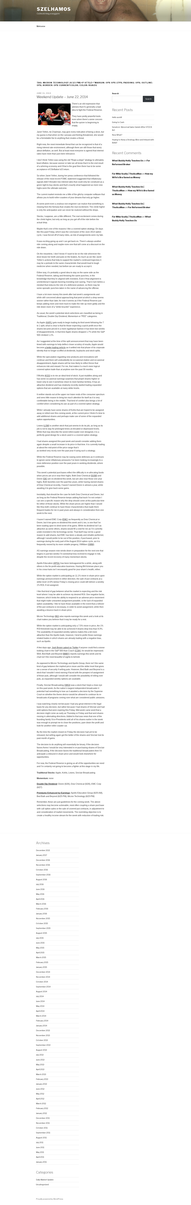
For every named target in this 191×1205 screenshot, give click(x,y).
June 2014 (40, 1001)
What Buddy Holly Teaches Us (127, 160)
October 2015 (42, 923)
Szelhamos (54, 9)
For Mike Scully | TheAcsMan (127, 174)
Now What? (117, 135)
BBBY (66, 654)
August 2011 (41, 1138)
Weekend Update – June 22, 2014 (62, 97)
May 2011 (40, 1152)
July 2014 (40, 996)
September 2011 (43, 1133)
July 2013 (40, 1055)
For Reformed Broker (139, 207)
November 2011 (43, 1123)
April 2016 (40, 899)
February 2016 (42, 909)
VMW (90, 544)
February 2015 (42, 962)
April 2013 (40, 1069)
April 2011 (40, 1157)
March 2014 (41, 1016)
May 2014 (40, 1006)
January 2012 (41, 1113)
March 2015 (41, 957)
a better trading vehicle (55, 347)
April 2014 (40, 1011)
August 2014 (41, 991)
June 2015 (40, 943)
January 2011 (41, 1162)
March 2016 (41, 904)
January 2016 (41, 914)
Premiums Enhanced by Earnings (53, 793)
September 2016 (43, 875)
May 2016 (40, 894)
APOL (56, 563)
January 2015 (41, 967)
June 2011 (40, 1147)
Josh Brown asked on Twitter (65, 647)
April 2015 (40, 952)
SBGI (67, 685)
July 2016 (40, 884)
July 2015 (40, 938)
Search (115, 93)
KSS (47, 376)
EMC (65, 519)
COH (77, 651)
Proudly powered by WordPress (49, 1199)
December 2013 (43, 1030)
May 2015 (40, 948)
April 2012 (40, 1099)
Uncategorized (42, 1184)
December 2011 (43, 1118)
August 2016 (41, 879)
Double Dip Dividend (47, 784)
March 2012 (41, 1103)
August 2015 (41, 933)
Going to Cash (118, 122)
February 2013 (42, 1079)
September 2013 (43, 1045)
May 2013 (40, 1064)
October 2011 (42, 1128)
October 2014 (42, 982)
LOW (46, 426)
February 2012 (42, 1108)
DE (45, 479)
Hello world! (117, 117)
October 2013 (42, 1040)
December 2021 (43, 850)
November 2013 (43, 1035)
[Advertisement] (95, 50)
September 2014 (43, 987)
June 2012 (40, 1089)
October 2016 (42, 870)
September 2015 (43, 928)
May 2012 (40, 1094)
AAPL (49, 322)
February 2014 (42, 1021)
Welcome (41, 26)
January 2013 (41, 1084)
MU (57, 616)
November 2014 (43, 977)
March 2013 (41, 1074)
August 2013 (41, 1050)
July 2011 (39, 1142)
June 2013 (40, 1060)
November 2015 (43, 918)
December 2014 (43, 972)
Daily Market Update (45, 1180)
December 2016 (43, 860)
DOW (94, 476)
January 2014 (41, 1026)
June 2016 (40, 889)
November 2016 (43, 865)
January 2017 (41, 855)
